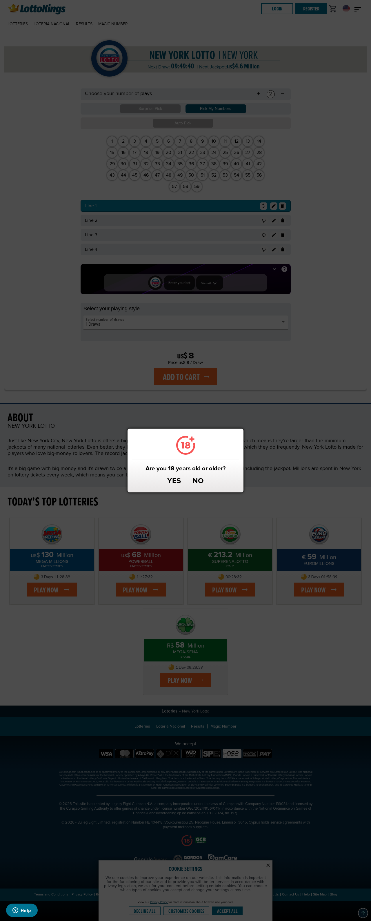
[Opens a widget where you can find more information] (22, 911)
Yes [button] (174, 481)
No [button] (198, 481)
